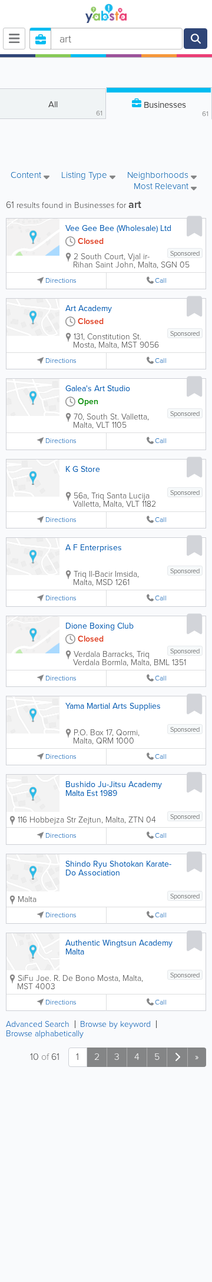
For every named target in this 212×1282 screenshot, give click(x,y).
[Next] (177, 1057)
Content (27, 175)
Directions (61, 281)
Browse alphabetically (45, 1034)
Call (161, 281)
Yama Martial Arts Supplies (113, 706)
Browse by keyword (115, 1024)
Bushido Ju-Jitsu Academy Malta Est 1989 (113, 788)
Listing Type (85, 175)
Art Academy (88, 308)
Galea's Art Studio (97, 388)
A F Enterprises (93, 547)
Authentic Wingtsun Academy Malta (119, 947)
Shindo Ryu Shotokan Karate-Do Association (118, 868)
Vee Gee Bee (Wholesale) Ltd (118, 228)
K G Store (82, 469)
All (75, 108)
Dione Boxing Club (99, 626)
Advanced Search (37, 1024)
